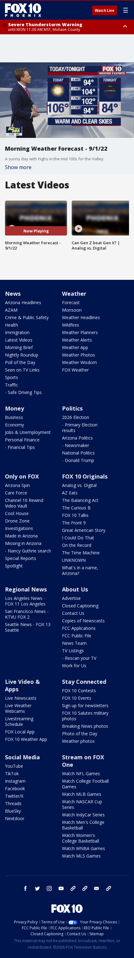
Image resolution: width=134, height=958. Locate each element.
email (97, 888)
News (13, 293)
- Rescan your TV (79, 658)
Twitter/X (14, 796)
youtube (61, 888)
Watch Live (104, 10)
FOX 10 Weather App (26, 739)
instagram (49, 888)
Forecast (71, 302)
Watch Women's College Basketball (80, 838)
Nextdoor (14, 818)
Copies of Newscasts (83, 621)
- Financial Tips (20, 447)
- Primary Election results (80, 427)
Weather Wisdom (79, 362)
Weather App (75, 347)
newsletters (108, 888)
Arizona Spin (17, 485)
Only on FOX (22, 476)
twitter (37, 888)
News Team (74, 643)
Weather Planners (80, 332)
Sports (11, 377)
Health (11, 325)
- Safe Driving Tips (23, 392)
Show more (18, 167)
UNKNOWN (74, 560)
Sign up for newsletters (85, 705)
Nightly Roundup (21, 355)
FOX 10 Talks (75, 515)
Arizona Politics (77, 438)
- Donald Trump (78, 460)
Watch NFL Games (81, 773)
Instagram (15, 781)
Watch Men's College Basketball (83, 825)
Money (14, 408)
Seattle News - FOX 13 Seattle (27, 627)
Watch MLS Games (81, 856)
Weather (74, 293)
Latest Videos (18, 340)
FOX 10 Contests (79, 690)
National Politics (78, 453)
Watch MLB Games (81, 794)
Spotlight (14, 566)
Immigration (17, 332)
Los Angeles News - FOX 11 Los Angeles (25, 601)
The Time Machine (81, 553)
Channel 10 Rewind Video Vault (24, 503)
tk (73, 888)
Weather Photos (78, 355)
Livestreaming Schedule (19, 721)
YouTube (14, 766)
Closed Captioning (80, 606)
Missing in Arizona (23, 543)
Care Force (16, 493)
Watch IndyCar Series (83, 815)
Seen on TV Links (22, 370)
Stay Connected (84, 681)
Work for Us (74, 666)
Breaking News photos (85, 726)
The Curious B (76, 508)
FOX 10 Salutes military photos (85, 716)
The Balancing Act (80, 500)
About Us (75, 589)
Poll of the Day (20, 362)
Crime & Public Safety (27, 317)
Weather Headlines (81, 317)
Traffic (11, 385)
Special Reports (20, 558)
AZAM (11, 310)
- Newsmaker (75, 445)
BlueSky (13, 811)
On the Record (76, 545)
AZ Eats (70, 493)
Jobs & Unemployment (28, 432)
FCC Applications (79, 628)
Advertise (71, 598)
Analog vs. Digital (79, 485)
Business (14, 417)
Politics (72, 408)
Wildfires (70, 325)
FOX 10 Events (76, 698)
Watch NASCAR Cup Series (82, 804)
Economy (14, 425)
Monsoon (72, 310)
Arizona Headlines (23, 302)
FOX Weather (75, 370)
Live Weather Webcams (18, 708)
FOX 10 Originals (85, 476)
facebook (26, 888)
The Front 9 (74, 523)
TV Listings (73, 651)
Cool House (17, 513)
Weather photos (78, 741)
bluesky (85, 888)
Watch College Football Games (85, 784)
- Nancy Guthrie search (28, 551)
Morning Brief (19, 347)
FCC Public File (76, 636)
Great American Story (83, 530)
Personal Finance (22, 440)
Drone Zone (17, 521)
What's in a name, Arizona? (80, 570)
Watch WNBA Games (83, 848)
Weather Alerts (77, 340)
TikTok (12, 773)
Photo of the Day (79, 734)
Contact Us (73, 613)
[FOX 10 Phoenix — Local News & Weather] (23, 9)
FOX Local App (20, 732)
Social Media (22, 757)
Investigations (19, 528)
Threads (13, 803)
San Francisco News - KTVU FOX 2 (27, 614)
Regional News (26, 589)
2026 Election (75, 417)
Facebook (15, 788)
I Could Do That (78, 538)
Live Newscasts (20, 698)
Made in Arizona (21, 536)
